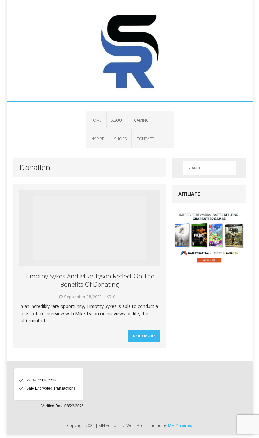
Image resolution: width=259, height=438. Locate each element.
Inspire (97, 138)
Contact (145, 138)
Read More (144, 336)
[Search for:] (209, 168)
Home (96, 120)
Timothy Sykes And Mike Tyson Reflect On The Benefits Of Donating (89, 280)
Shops (120, 138)
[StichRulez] (130, 50)
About (117, 120)
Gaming (141, 120)
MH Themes (180, 425)
